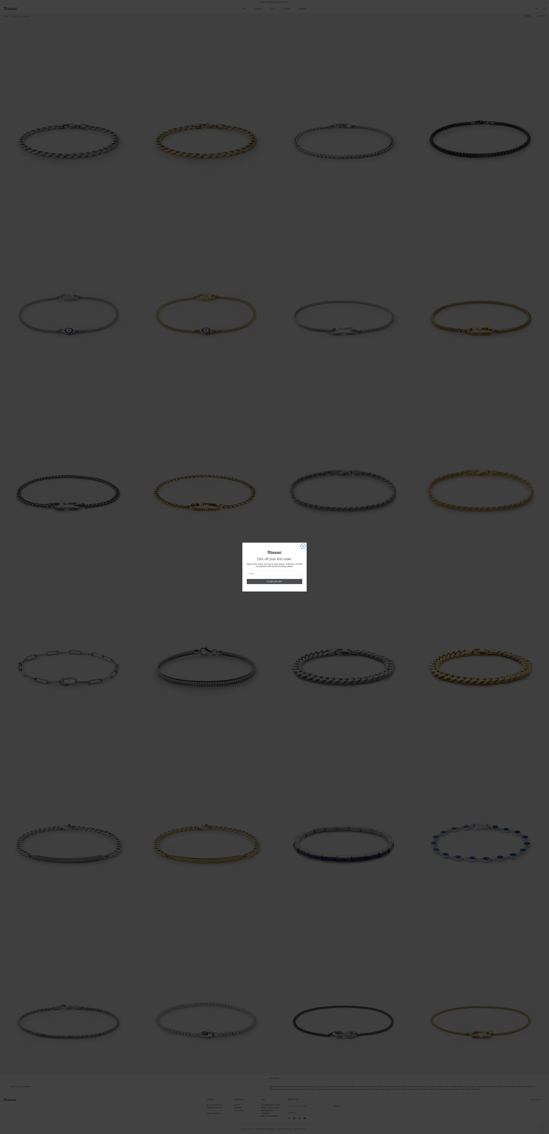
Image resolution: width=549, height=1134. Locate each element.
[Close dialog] (303, 546)
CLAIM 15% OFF (274, 581)
